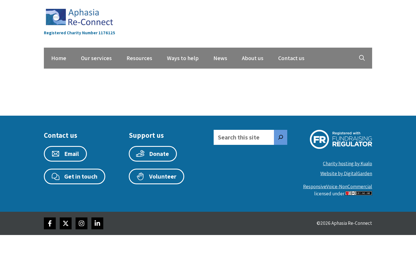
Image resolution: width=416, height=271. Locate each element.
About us (252, 58)
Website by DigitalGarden (346, 173)
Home (58, 58)
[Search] (281, 137)
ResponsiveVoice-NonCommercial (337, 186)
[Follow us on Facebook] (50, 223)
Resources (139, 58)
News (220, 58)
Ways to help (183, 58)
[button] (362, 58)
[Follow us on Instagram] (81, 223)
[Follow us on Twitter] (66, 223)
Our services (96, 58)
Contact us (291, 58)
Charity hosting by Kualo (347, 163)
